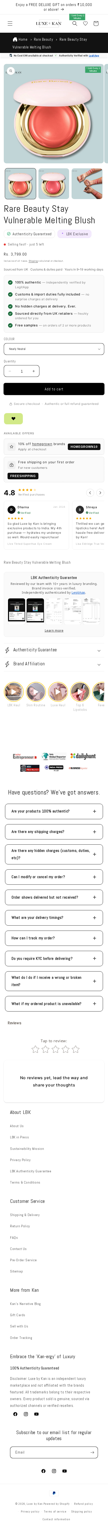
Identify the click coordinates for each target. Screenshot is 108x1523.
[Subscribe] (92, 1452)
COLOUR (9, 339)
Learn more (54, 630)
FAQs (14, 1237)
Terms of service (55, 1511)
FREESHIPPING (23, 476)
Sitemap (16, 1271)
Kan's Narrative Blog (25, 1303)
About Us (17, 1126)
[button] (10, 23)
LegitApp (94, 55)
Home (23, 39)
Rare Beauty (43, 39)
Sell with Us (19, 1326)
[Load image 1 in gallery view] (20, 183)
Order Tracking (21, 1337)
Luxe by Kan (35, 1504)
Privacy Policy (20, 1160)
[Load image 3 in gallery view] (87, 183)
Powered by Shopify (56, 1504)
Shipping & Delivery (25, 1215)
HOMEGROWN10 (84, 447)
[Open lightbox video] (14, 692)
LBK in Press (19, 1137)
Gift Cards (17, 1315)
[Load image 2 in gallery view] (53, 183)
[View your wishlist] (85, 23)
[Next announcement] (98, 7)
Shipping (33, 260)
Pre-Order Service (23, 1260)
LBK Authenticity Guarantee (30, 1171)
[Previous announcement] (9, 7)
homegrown (42, 444)
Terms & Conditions (25, 1182)
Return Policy (20, 1226)
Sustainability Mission (27, 1148)
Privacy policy (30, 1511)
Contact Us (18, 1249)
